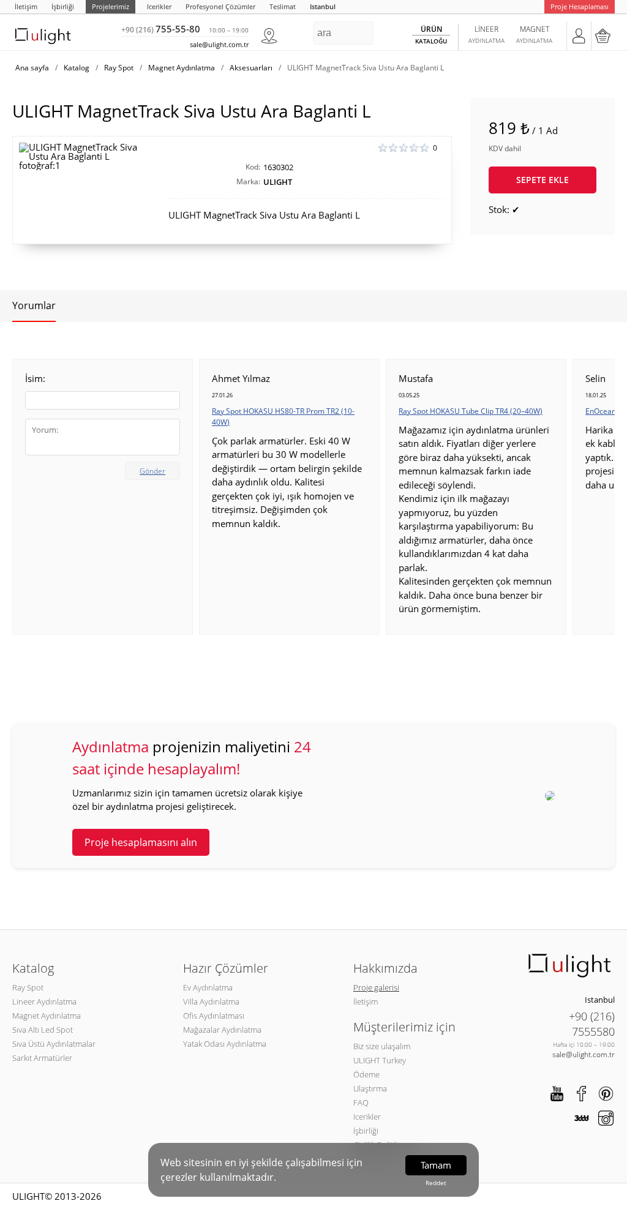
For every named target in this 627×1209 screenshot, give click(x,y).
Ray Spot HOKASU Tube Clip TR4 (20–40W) (471, 411)
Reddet (436, 1182)
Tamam (436, 1165)
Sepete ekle (542, 179)
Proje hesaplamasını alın (140, 842)
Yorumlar (34, 305)
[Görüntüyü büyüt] (83, 156)
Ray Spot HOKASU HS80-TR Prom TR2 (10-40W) (283, 416)
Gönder (152, 471)
